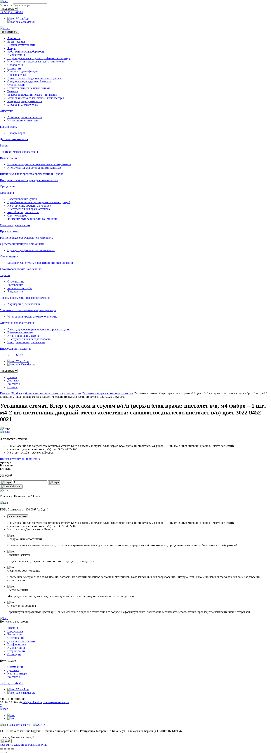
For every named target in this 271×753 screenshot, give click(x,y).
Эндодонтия (15, 291)
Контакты (13, 383)
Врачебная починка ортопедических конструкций (38, 202)
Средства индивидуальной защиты (29, 81)
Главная (12, 377)
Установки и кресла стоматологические (32, 316)
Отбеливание (15, 281)
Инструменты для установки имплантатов (34, 167)
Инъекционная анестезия (23, 120)
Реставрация (15, 284)
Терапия (12, 91)
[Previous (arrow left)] (1, 752)
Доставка (13, 380)
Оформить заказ (10, 744)
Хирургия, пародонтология (24, 101)
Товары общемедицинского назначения (32, 94)
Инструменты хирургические (26, 342)
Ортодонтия (15, 64)
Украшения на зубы (19, 288)
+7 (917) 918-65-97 (11, 12)
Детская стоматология (21, 44)
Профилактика (16, 74)
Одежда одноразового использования (31, 250)
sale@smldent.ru (25, 21)
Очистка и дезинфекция (22, 71)
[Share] (5, 748)
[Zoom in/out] (12, 748)
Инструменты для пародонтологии (29, 339)
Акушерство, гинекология (23, 304)
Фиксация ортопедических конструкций (32, 218)
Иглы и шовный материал (23, 335)
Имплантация (16, 54)
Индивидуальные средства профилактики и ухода (38, 58)
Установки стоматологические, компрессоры (35, 98)
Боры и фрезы (16, 41)
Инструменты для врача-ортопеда (28, 208)
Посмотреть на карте (56, 702)
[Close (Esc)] (1, 748)
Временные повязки (20, 332)
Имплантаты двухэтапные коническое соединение (39, 164)
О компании (15, 666)
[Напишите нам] (135, 705)
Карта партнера (17, 673)
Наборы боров (16, 133)
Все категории (9, 31)
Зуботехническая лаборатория (26, 51)
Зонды (11, 48)
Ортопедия (14, 68)
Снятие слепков (17, 215)
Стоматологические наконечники (28, 88)
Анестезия (13, 38)
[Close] (6, 741)
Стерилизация (16, 84)
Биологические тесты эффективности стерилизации (40, 262)
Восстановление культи (22, 199)
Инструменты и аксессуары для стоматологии (36, 61)
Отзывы (12, 387)
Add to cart (15, 486)
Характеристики (18, 516)
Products (17, 393)
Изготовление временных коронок (29, 205)
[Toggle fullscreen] (8, 748)
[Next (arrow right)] (5, 752)
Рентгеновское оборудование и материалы (34, 78)
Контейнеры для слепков (23, 212)
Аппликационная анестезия (24, 117)
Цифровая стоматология (22, 104)
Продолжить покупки (34, 744)
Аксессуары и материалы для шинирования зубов (38, 329)
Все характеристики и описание (20, 458)
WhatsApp (22, 18)
